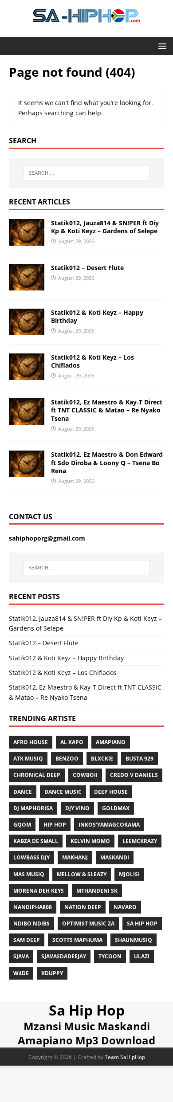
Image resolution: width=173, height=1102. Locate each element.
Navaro (125, 907)
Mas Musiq (28, 874)
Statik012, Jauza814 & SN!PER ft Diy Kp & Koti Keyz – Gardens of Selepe (105, 227)
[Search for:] (87, 172)
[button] (161, 45)
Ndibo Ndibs (31, 923)
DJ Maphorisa (33, 808)
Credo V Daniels (134, 775)
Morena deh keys (38, 890)
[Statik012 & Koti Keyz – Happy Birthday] (26, 330)
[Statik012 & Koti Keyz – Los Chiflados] (26, 375)
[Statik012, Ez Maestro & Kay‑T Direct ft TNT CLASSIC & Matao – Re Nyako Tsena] (26, 420)
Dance (22, 792)
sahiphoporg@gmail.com (47, 538)
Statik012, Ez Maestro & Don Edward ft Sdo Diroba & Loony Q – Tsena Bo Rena (107, 462)
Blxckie (102, 758)
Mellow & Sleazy (81, 874)
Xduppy (52, 973)
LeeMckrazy (139, 841)
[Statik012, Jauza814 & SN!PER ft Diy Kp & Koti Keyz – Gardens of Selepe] (26, 240)
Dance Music (63, 792)
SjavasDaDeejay (63, 956)
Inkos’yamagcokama (109, 824)
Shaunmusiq (133, 940)
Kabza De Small (35, 841)
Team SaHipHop (125, 1057)
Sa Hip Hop (87, 1010)
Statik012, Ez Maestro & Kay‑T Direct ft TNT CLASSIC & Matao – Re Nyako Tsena (106, 410)
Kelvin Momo (90, 841)
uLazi (141, 956)
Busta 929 (139, 758)
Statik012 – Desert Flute (87, 267)
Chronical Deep (36, 775)
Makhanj (75, 857)
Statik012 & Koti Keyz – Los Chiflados (92, 361)
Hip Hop (54, 824)
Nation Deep (82, 907)
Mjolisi (129, 874)
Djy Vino (77, 808)
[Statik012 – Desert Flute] (26, 285)
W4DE (21, 973)
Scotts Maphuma (77, 940)
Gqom (22, 824)
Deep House (111, 792)
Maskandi (114, 857)
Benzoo (67, 758)
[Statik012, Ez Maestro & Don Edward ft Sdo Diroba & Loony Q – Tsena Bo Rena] (26, 472)
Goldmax (116, 808)
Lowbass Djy (31, 857)
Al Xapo (71, 742)
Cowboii (85, 775)
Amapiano (111, 742)
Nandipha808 (32, 907)
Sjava (21, 956)
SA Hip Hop (142, 923)
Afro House (30, 742)
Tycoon (110, 956)
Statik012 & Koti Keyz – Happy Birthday (97, 316)
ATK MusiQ (28, 758)
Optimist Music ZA (88, 923)
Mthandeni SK (97, 890)
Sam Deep (26, 940)
